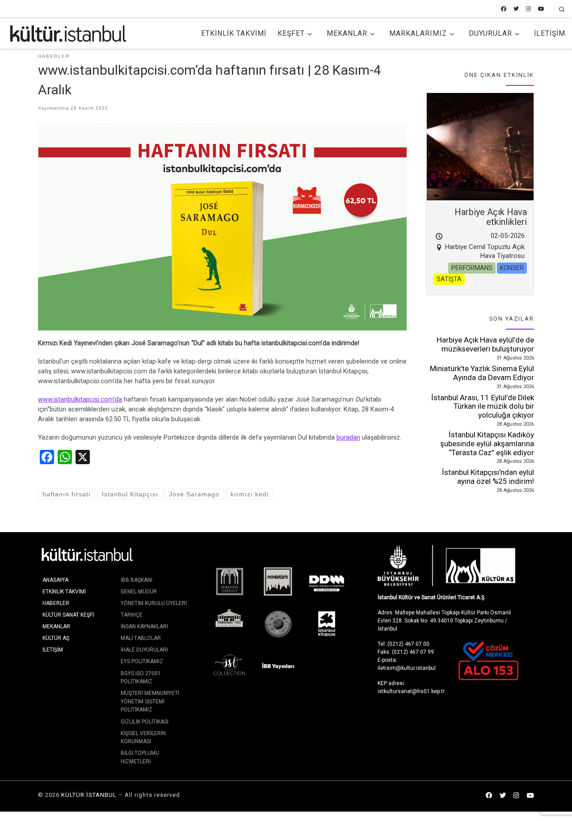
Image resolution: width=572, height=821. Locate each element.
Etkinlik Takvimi (64, 591)
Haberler (55, 603)
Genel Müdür (139, 591)
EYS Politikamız (142, 661)
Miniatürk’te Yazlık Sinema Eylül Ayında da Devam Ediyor (482, 373)
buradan (348, 437)
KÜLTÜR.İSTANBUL (89, 794)
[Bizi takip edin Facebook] (503, 9)
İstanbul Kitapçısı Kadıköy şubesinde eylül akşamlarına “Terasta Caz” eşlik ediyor (487, 443)
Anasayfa (55, 580)
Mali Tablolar (141, 638)
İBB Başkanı (136, 580)
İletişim (52, 650)
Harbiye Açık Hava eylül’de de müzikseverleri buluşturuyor (485, 344)
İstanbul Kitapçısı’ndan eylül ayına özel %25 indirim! (488, 477)
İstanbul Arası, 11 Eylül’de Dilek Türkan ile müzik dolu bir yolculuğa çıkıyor (482, 406)
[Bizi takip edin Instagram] (528, 9)
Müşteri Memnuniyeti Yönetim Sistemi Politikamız (150, 701)
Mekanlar (56, 626)
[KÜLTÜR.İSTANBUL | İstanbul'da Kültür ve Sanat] (68, 32)
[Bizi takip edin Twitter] (516, 9)
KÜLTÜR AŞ (55, 638)
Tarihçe (132, 615)
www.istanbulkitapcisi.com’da (80, 399)
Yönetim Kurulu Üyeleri (154, 603)
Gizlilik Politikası (144, 722)
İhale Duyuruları (144, 650)
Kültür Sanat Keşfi (68, 615)
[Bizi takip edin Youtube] (541, 9)
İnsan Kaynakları (144, 626)
